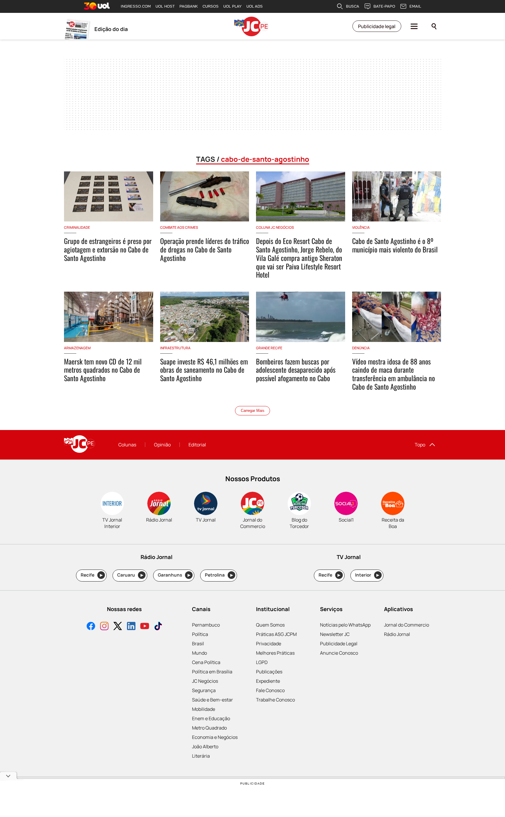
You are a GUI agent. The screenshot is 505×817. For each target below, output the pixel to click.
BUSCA (352, 6)
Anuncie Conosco (339, 653)
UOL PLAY (232, 6)
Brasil (198, 643)
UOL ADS (254, 6)
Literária (201, 756)
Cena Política (206, 662)
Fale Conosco (270, 690)
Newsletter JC (335, 634)
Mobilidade (203, 709)
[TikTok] (158, 627)
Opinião (162, 444)
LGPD (262, 662)
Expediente (268, 681)
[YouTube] (144, 627)
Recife (92, 575)
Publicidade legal (376, 26)
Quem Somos (270, 625)
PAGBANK (188, 6)
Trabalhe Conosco (275, 699)
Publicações (269, 671)
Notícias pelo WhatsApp (345, 625)
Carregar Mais (252, 410)
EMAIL (415, 6)
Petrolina (219, 575)
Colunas (127, 444)
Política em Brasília (212, 671)
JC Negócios (205, 681)
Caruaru (130, 575)
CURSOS (211, 6)
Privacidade (268, 643)
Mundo (199, 653)
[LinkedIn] (131, 627)
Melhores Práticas (275, 653)
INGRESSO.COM (136, 6)
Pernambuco (206, 625)
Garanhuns (174, 575)
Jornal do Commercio (406, 625)
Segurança (204, 690)
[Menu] (414, 26)
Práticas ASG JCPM (276, 634)
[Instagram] (104, 627)
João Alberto (205, 746)
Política (200, 634)
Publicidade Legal (338, 643)
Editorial (197, 444)
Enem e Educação (211, 718)
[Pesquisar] (434, 26)
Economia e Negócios (215, 737)
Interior (367, 575)
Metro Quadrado (209, 728)
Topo (420, 444)
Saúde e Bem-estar (212, 699)
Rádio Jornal (397, 634)
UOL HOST (165, 6)
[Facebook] (91, 627)
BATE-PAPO (384, 6)
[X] (117, 627)
